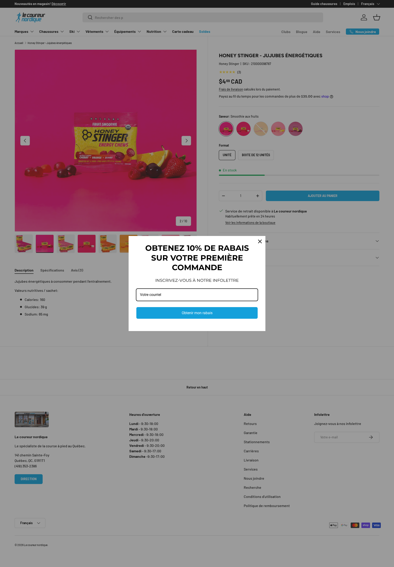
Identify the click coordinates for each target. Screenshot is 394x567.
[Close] (259, 241)
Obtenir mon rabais (197, 313)
